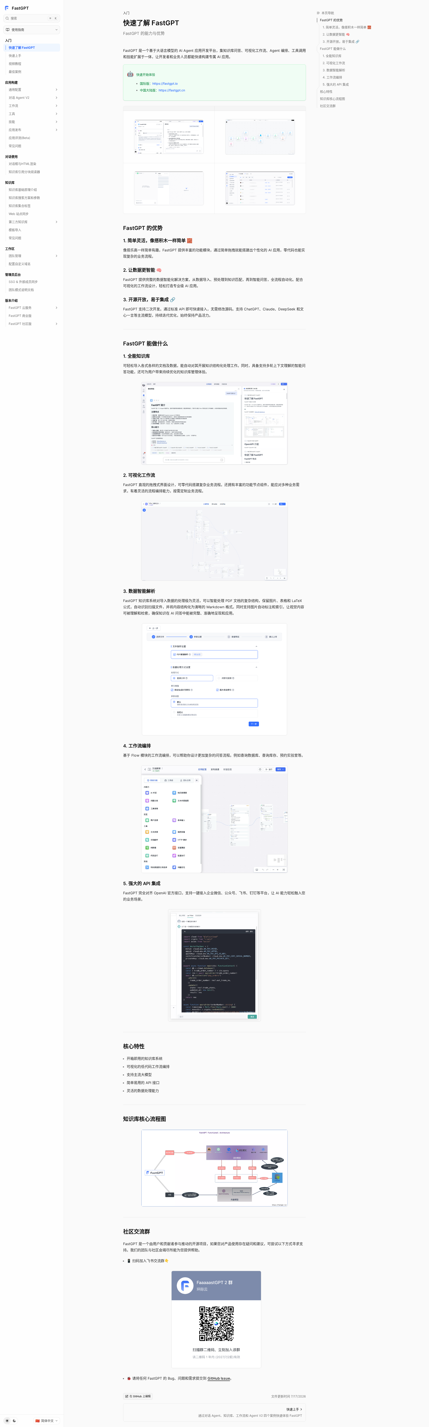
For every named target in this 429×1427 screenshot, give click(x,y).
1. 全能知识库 (136, 356)
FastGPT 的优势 (143, 228)
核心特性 (134, 1046)
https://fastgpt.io (165, 83)
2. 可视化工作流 (139, 475)
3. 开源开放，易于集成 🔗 (149, 299)
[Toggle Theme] (10, 1420)
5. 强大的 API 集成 (141, 883)
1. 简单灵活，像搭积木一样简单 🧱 (157, 240)
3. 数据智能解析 (139, 591)
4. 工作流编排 (137, 746)
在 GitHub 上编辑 (140, 1396)
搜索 (34, 18)
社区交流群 (136, 1231)
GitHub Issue (219, 1378)
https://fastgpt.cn (172, 90)
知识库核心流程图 (144, 1119)
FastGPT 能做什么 (145, 343)
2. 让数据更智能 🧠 (142, 270)
